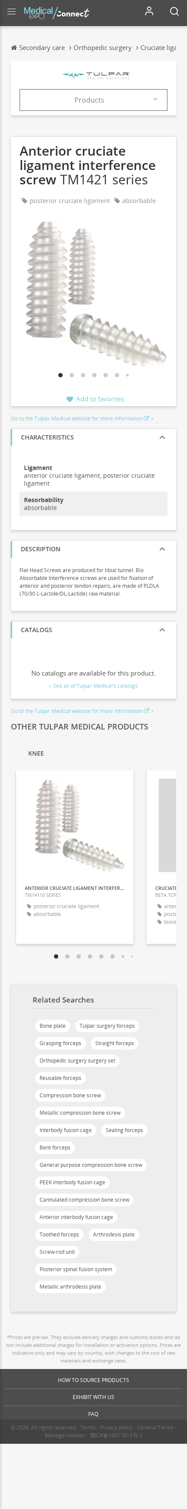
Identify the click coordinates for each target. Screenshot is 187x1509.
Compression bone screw (70, 1095)
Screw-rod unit (57, 1252)
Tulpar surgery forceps (107, 1025)
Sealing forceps (124, 1130)
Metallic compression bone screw (80, 1112)
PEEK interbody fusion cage (72, 1182)
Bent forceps (55, 1147)
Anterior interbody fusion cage (76, 1217)
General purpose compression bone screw (91, 1165)
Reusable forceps (60, 1078)
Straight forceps (114, 1043)
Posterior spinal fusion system (76, 1269)
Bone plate (53, 1025)
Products (89, 100)
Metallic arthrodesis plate (70, 1286)
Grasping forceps (60, 1043)
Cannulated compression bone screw (84, 1199)
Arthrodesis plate (114, 1234)
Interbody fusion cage (66, 1130)
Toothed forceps (59, 1234)
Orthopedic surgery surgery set (77, 1060)
